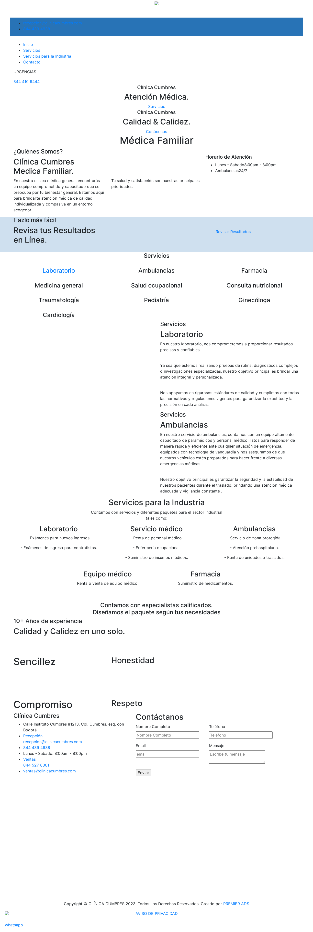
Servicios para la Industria (47, 56)
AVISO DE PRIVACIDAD (156, 913)
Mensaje (216, 745)
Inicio (28, 44)
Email (141, 745)
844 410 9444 (26, 81)
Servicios (31, 50)
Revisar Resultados (233, 231)
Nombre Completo (153, 726)
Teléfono (217, 726)
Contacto (32, 62)
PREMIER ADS (236, 903)
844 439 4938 (36, 28)
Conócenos (156, 131)
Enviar (143, 772)
